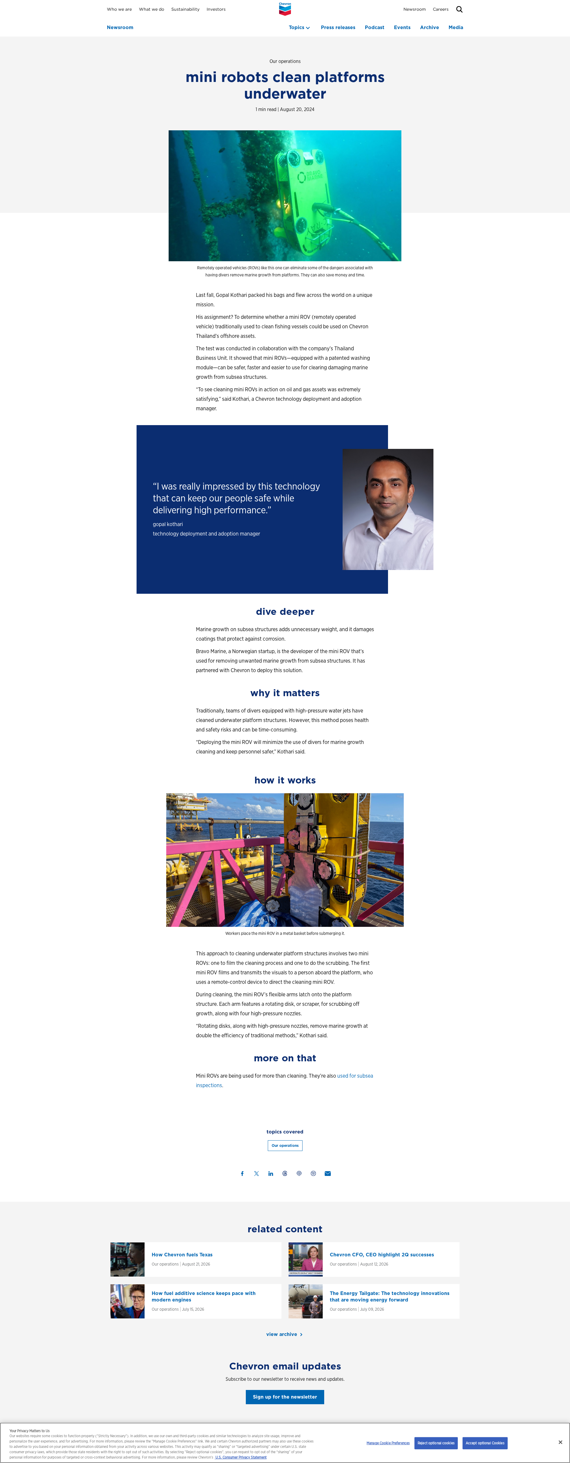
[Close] (560, 1442)
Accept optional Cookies (485, 1443)
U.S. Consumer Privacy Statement (241, 1457)
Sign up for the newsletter (285, 1397)
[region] (285, 1443)
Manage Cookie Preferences (388, 1443)
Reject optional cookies (436, 1443)
